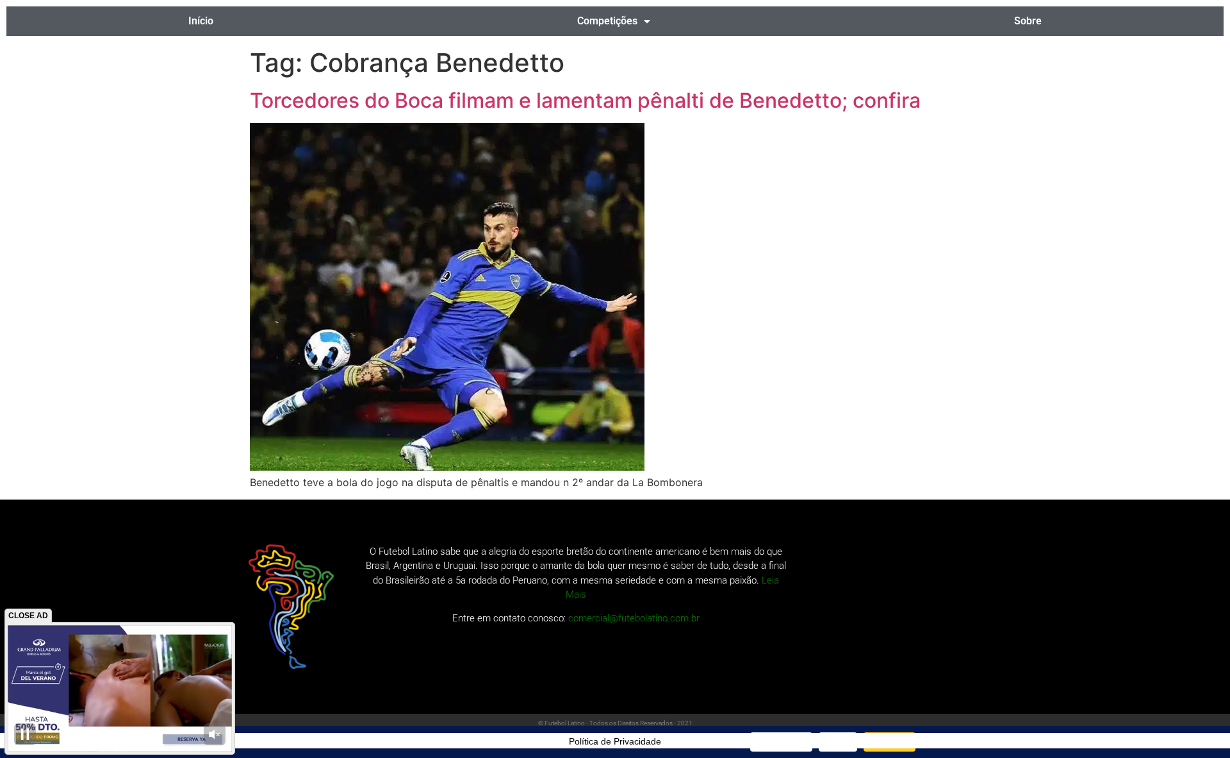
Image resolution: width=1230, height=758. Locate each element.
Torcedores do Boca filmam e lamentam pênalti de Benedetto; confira (585, 100)
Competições (607, 21)
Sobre (1028, 21)
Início (200, 21)
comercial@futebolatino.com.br (634, 618)
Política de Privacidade (615, 741)
